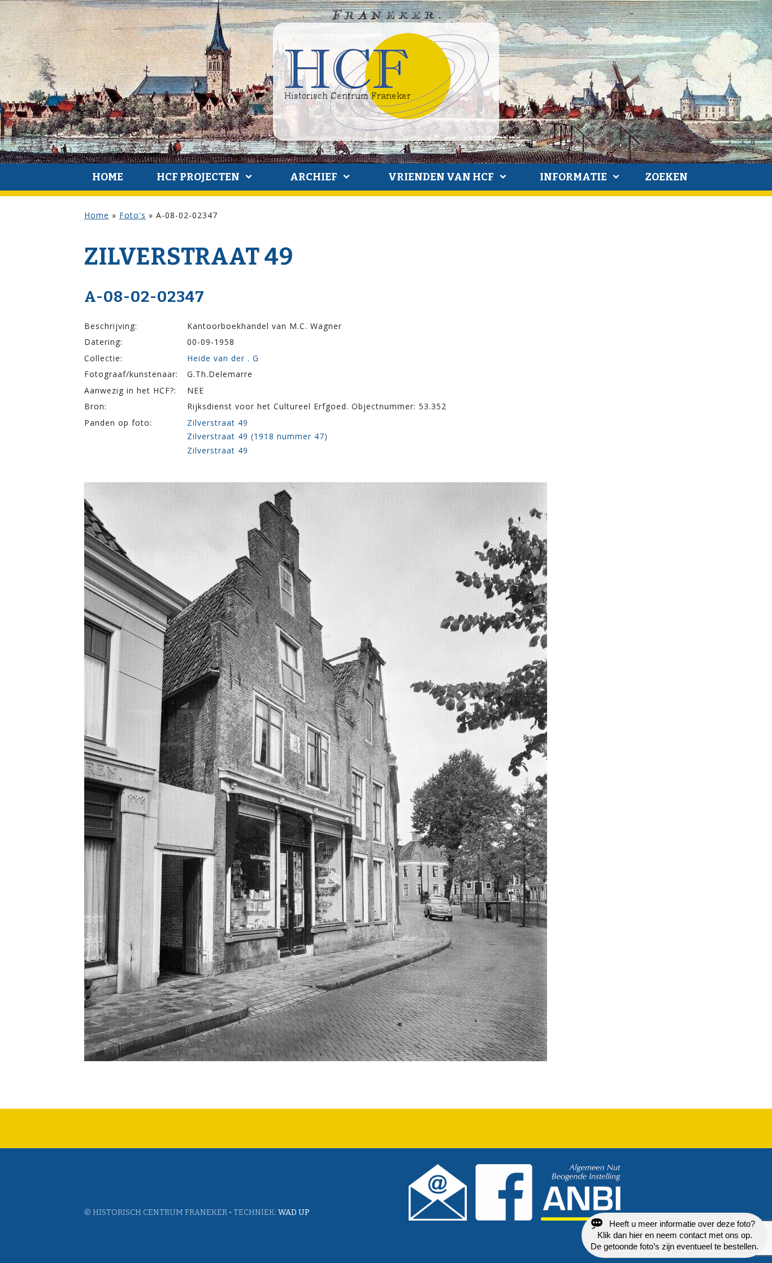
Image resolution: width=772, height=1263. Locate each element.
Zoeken (666, 177)
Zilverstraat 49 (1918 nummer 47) (257, 436)
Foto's (132, 215)
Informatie (573, 177)
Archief (313, 177)
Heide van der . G (223, 358)
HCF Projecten (198, 177)
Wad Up (294, 1212)
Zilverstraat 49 (217, 422)
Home (107, 177)
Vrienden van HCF (441, 177)
